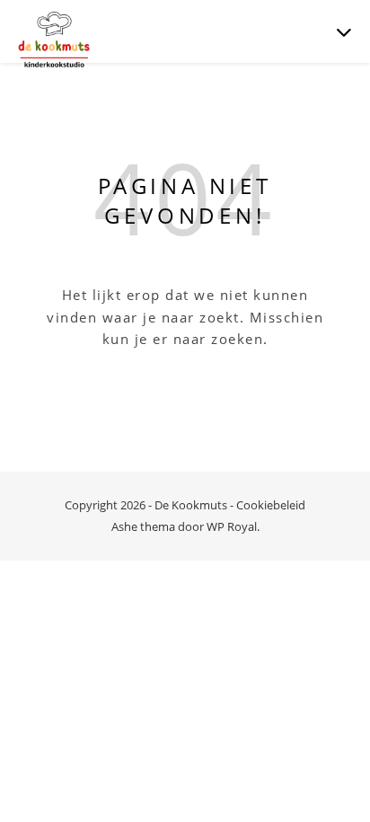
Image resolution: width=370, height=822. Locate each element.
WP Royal (232, 526)
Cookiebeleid (270, 505)
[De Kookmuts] (54, 40)
